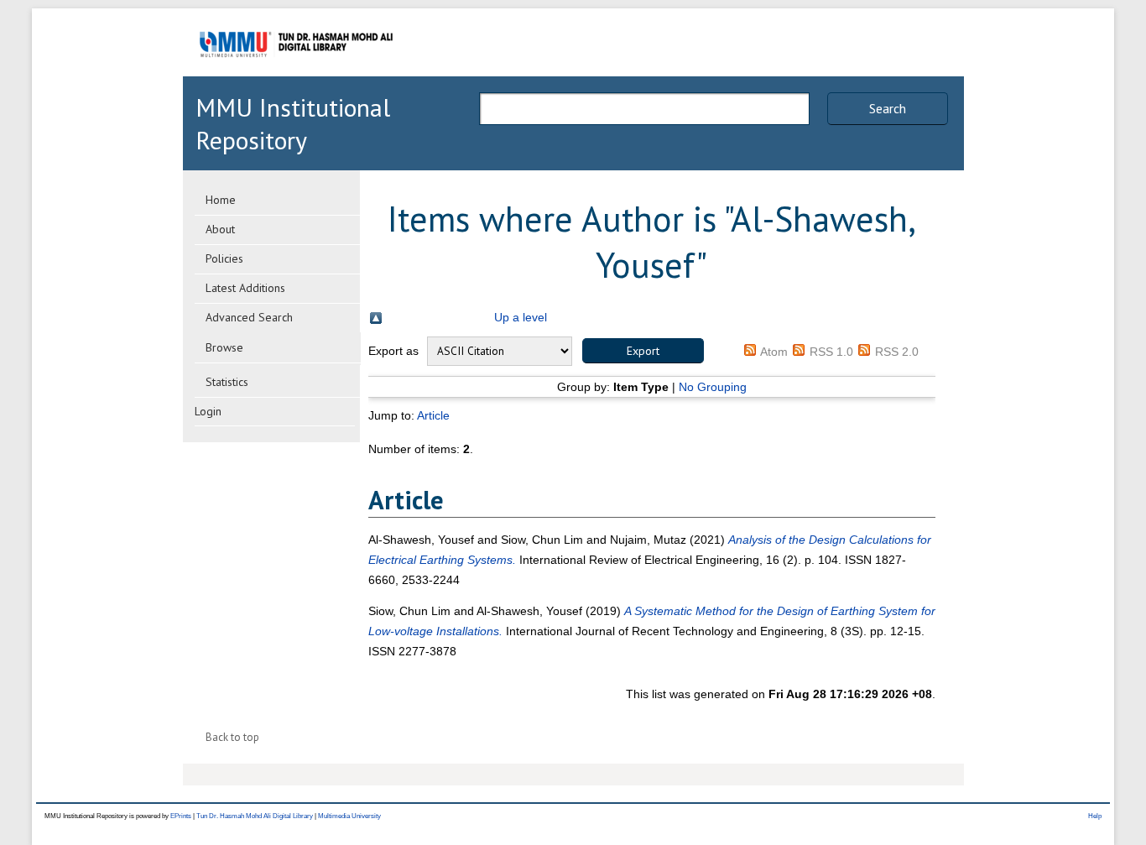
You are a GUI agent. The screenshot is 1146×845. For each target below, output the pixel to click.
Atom (774, 351)
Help (1095, 816)
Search (887, 108)
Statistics (227, 381)
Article (433, 415)
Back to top (232, 737)
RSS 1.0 (831, 351)
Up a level (520, 317)
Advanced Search (249, 317)
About (220, 229)
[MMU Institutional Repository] (296, 73)
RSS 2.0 (897, 351)
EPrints (180, 816)
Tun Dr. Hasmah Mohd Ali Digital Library (254, 816)
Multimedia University (349, 816)
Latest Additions (245, 287)
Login (208, 411)
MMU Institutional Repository (292, 123)
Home (221, 199)
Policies (224, 258)
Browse (224, 347)
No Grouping (713, 387)
